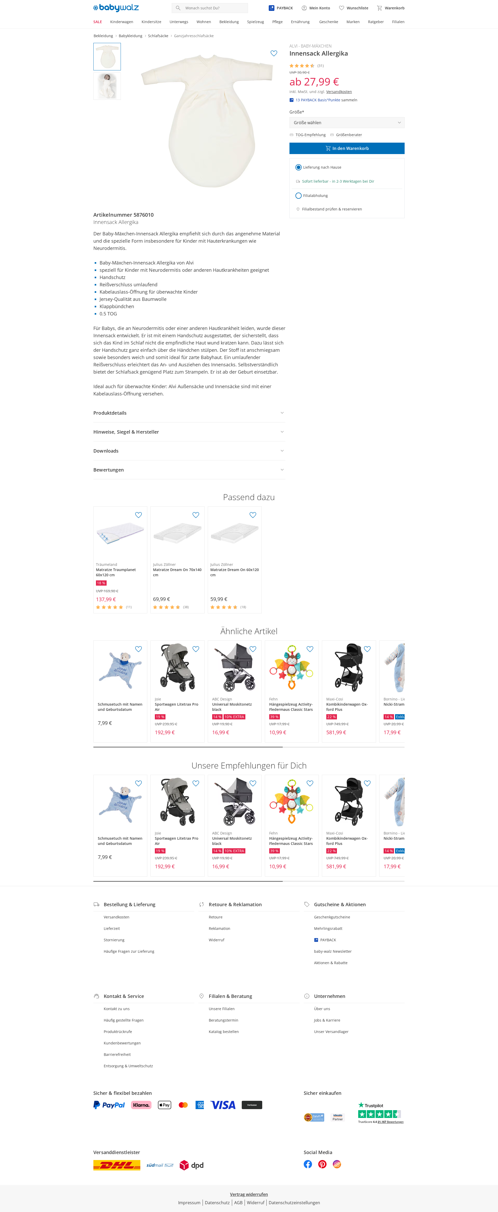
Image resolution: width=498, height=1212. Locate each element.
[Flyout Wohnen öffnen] (213, 22)
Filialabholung (315, 195)
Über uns (322, 1008)
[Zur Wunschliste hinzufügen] (273, 53)
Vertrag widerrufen (249, 1194)
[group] (207, 121)
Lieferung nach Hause (322, 167)
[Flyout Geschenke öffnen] (340, 22)
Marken (353, 21)
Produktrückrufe (118, 1031)
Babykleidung (130, 35)
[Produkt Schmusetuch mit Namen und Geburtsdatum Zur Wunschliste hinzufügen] (138, 649)
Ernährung (300, 21)
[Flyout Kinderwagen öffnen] (135, 22)
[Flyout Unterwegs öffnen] (190, 22)
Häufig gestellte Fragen (124, 1020)
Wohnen (204, 21)
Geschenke (328, 21)
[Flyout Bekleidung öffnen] (241, 22)
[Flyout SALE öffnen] (104, 22)
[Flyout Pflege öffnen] (285, 22)
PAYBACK (328, 939)
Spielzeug (255, 21)
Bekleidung (229, 21)
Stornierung (114, 939)
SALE (97, 21)
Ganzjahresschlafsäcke (194, 35)
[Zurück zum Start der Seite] (492, 1174)
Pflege (277, 21)
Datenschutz (217, 1203)
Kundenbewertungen (122, 1043)
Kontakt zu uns (117, 1008)
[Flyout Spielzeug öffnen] (266, 22)
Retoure (216, 917)
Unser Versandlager (331, 1031)
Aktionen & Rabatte (331, 962)
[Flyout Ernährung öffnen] (312, 22)
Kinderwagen (121, 21)
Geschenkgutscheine (332, 917)
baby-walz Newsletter (333, 951)
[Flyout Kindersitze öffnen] (163, 22)
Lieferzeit (112, 928)
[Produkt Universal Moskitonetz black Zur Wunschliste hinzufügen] (252, 649)
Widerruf (216, 939)
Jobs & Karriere (327, 1020)
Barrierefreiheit (117, 1054)
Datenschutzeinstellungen (294, 1203)
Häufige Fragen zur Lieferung (129, 951)
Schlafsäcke (158, 35)
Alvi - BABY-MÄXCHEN (310, 46)
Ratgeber (376, 21)
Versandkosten (116, 917)
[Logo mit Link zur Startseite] (116, 8)
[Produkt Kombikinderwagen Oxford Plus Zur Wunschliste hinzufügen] (367, 649)
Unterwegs (179, 21)
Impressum (189, 1203)
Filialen (398, 21)
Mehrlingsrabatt (328, 928)
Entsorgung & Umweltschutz (128, 1065)
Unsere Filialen (222, 1008)
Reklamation (219, 928)
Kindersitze (151, 21)
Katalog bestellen (224, 1031)
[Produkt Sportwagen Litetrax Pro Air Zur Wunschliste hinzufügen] (195, 649)
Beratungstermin (223, 1020)
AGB (238, 1203)
